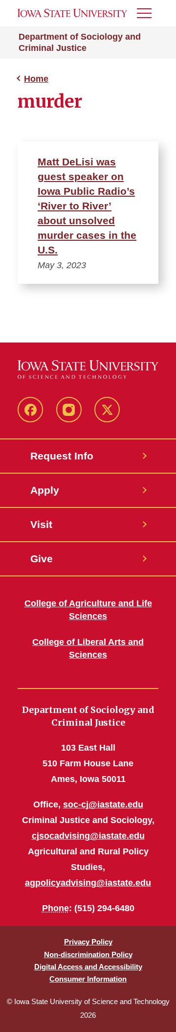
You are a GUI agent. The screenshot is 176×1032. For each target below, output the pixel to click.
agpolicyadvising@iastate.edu (88, 883)
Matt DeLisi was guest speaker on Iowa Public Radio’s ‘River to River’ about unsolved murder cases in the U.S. (87, 205)
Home (36, 79)
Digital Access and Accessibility (88, 967)
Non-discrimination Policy (88, 954)
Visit (41, 524)
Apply (44, 490)
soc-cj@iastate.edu (103, 804)
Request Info (61, 455)
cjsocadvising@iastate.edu (88, 836)
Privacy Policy (88, 942)
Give (41, 558)
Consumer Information (88, 979)
